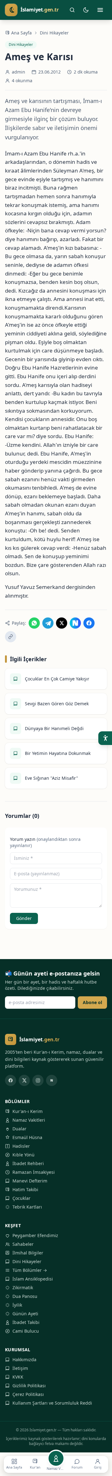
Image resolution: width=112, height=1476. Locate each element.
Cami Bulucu (25, 1331)
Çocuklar (21, 1198)
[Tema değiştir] (86, 10)
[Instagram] (38, 1080)
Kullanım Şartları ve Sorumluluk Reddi (52, 1403)
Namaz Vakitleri (28, 1120)
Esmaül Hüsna (27, 1137)
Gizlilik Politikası (29, 1386)
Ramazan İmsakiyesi (33, 1172)
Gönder (24, 918)
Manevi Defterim (29, 1181)
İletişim (20, 1368)
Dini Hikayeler (54, 33)
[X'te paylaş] (61, 623)
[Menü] (100, 10)
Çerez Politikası (28, 1394)
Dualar (19, 1129)
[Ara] (72, 10)
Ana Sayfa (21, 33)
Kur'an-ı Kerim (27, 1111)
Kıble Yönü (23, 1155)
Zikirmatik (22, 1287)
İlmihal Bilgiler (27, 1253)
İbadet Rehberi (28, 1163)
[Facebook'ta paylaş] (89, 623)
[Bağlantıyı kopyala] (10, 636)
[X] (24, 1080)
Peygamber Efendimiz (35, 1235)
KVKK (17, 1377)
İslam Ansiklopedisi (32, 1279)
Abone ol (92, 1002)
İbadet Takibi (26, 1322)
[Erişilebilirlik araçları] (105, 738)
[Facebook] (10, 1080)
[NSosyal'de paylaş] (75, 623)
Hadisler (21, 1146)
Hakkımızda (24, 1359)
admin (18, 72)
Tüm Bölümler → (29, 1270)
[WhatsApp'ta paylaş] (34, 623)
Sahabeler (23, 1244)
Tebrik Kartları (27, 1207)
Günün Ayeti (25, 1314)
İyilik (17, 1305)
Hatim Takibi (25, 1189)
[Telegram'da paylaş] (48, 623)
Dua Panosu (24, 1296)
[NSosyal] (51, 1080)
